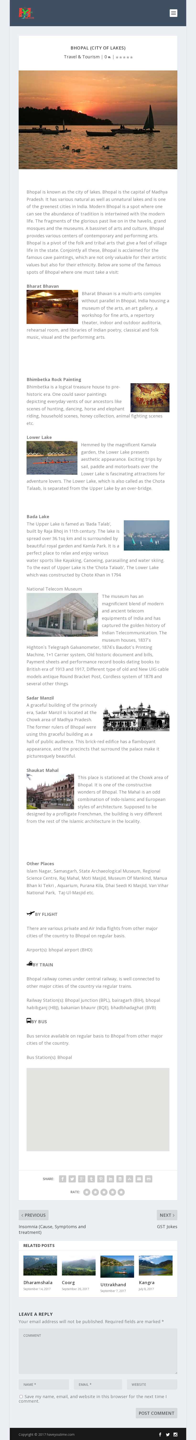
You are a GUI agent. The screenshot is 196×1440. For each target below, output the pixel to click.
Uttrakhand (113, 1284)
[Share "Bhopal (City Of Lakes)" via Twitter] (72, 1179)
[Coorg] (79, 1266)
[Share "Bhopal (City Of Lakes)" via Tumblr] (91, 1179)
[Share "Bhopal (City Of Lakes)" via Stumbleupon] (129, 1179)
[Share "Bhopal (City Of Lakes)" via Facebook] (62, 1179)
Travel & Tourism (82, 57)
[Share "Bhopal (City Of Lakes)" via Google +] (82, 1179)
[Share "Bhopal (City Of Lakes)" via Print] (148, 1179)
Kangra (147, 1282)
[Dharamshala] (40, 1266)
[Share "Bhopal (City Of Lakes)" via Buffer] (120, 1179)
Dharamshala (38, 1282)
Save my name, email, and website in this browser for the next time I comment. (93, 1399)
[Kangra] (156, 1266)
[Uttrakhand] (117, 1267)
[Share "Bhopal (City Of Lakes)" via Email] (139, 1179)
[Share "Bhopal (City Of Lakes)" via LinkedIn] (110, 1179)
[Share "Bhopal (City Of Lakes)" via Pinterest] (101, 1179)
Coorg (68, 1282)
